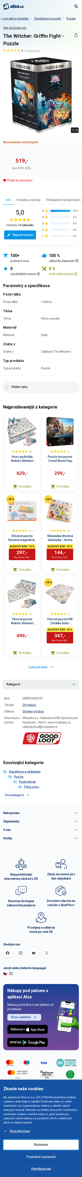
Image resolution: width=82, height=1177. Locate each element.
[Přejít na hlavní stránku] (13, 6)
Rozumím (41, 1145)
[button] (41, 813)
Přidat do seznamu (19, 180)
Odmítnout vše (41, 1168)
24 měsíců (29, 705)
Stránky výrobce (33, 711)
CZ (11, 973)
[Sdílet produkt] (76, 35)
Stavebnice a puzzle (47, 18)
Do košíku (25, 486)
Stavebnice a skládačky (25, 771)
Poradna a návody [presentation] (29, 200)
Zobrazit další (38, 667)
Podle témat (27, 781)
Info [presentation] (8, 200)
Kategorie (13, 684)
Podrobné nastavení (41, 1157)
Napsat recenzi (23, 235)
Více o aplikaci (21, 1017)
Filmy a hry (31, 787)
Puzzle (71, 18)
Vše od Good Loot (14, 27)
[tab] (8, 200)
